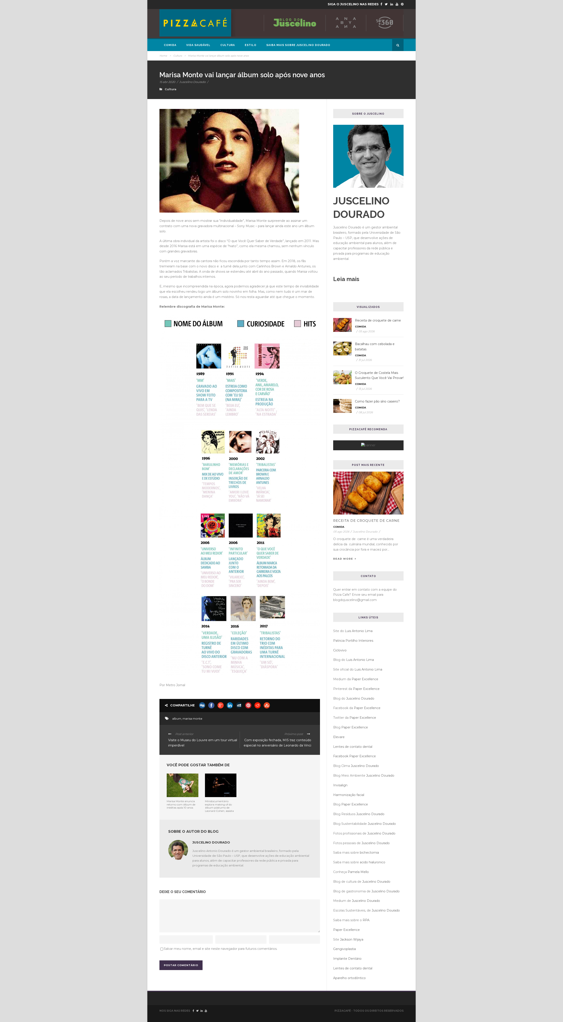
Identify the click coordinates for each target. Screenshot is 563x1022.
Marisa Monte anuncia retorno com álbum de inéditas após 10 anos (181, 804)
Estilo (250, 45)
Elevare (339, 737)
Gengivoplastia (344, 949)
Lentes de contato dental (352, 747)
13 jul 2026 (365, 388)
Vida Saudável (198, 45)
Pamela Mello (358, 872)
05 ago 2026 (366, 331)
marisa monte (192, 718)
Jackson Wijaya (351, 939)
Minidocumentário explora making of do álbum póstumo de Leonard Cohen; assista (219, 806)
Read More (343, 558)
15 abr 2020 (167, 82)
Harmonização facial (348, 795)
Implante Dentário (347, 959)
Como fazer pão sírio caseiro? (377, 401)
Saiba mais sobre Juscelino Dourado (298, 45)
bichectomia (369, 853)
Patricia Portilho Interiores (353, 641)
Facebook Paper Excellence (354, 756)
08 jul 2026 (365, 412)
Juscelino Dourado (192, 82)
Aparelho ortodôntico (349, 978)
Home (163, 55)
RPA (366, 920)
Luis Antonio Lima (359, 631)
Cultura (227, 45)
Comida (170, 45)
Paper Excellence (365, 679)
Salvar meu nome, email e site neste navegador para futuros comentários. (220, 949)
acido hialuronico (372, 862)
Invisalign (340, 785)
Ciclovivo (340, 650)
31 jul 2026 (365, 360)
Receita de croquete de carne (378, 320)
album (176, 718)
